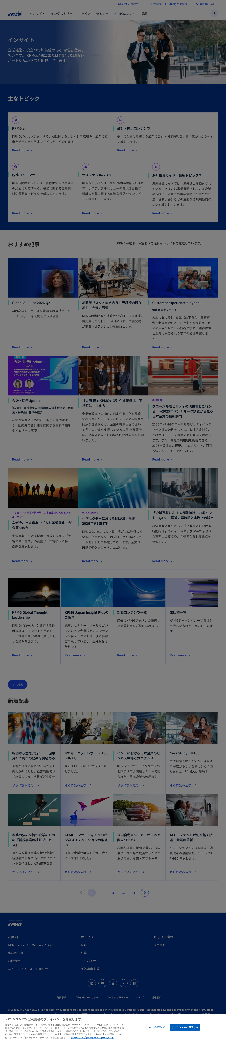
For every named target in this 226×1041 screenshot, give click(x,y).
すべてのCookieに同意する (185, 1027)
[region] (113, 1027)
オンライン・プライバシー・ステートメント (92, 1037)
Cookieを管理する (156, 1027)
